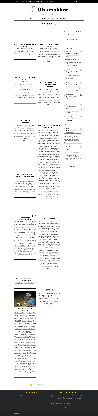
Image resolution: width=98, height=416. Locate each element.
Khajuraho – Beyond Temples (70, 148)
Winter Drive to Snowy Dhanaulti (49, 44)
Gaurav (49, 128)
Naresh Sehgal (25, 178)
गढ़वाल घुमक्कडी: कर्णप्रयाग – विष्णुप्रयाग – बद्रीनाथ (71, 97)
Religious (28, 1)
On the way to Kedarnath (49, 218)
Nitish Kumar (50, 86)
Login (70, 19)
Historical (36, 1)
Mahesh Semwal (49, 220)
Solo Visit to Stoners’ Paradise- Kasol (70, 131)
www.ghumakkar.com (21, 395)
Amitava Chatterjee (49, 291)
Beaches (22, 1)
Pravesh (26, 79)
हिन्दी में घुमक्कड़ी (50, 1)
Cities (42, 1)
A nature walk (49, 290)
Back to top (16, 413)
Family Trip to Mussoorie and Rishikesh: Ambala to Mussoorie (25, 175)
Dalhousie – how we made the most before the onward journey (72, 55)
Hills (16, 1)
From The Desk (61, 19)
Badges (50, 19)
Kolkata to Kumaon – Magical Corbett (25, 45)
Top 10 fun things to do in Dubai (71, 107)
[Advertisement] (74, 188)
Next (42, 384)
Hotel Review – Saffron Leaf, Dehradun (25, 78)
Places (36, 19)
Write (44, 19)
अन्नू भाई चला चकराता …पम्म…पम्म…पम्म (25, 278)
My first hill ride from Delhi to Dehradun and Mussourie (49, 83)
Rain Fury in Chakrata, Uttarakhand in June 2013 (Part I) (49, 126)
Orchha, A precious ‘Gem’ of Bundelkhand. (72, 119)
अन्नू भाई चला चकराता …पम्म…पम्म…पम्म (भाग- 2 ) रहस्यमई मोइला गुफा (25, 217)
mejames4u (25, 310)
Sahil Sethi (49, 46)
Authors (29, 19)
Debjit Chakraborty (25, 46)
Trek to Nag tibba (25, 120)
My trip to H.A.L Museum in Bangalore (72, 85)
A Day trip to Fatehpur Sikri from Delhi (72, 71)
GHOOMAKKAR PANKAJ (26, 219)
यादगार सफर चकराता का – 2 (25, 308)
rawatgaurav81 (25, 122)
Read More (25, 56)
